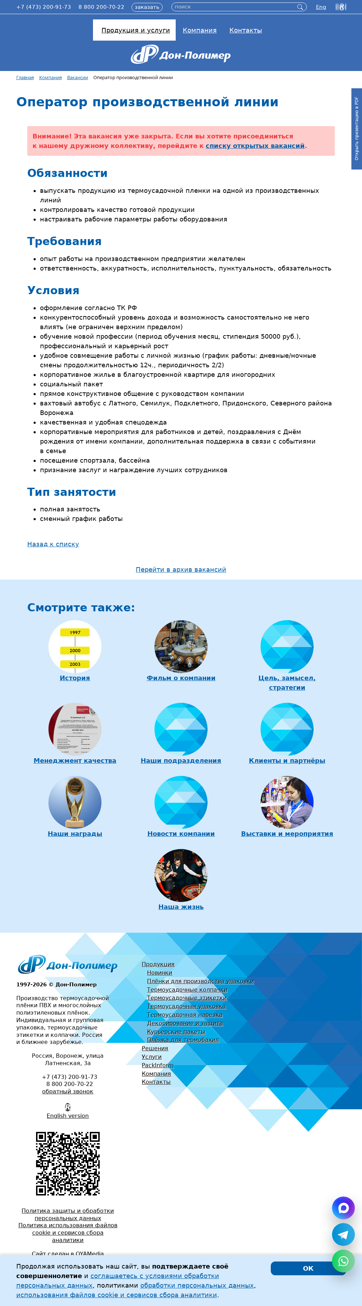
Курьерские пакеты (176, 1031)
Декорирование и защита (185, 1023)
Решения (155, 1048)
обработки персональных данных (197, 1285)
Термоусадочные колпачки (187, 989)
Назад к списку (53, 544)
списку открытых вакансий (255, 145)
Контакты (156, 1082)
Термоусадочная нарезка (185, 1014)
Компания (156, 1073)
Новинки (159, 972)
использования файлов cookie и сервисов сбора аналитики (116, 1295)
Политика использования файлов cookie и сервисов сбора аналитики (67, 1232)
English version (68, 1115)
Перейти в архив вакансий (181, 569)
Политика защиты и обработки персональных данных (68, 1214)
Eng (321, 7)
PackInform (158, 1065)
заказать (147, 7)
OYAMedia (90, 1254)
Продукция (158, 964)
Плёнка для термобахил (183, 1040)
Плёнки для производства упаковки (200, 981)
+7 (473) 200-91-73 (43, 7)
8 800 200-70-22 (101, 7)
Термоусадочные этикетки (187, 998)
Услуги (152, 1056)
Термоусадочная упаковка (186, 1006)
